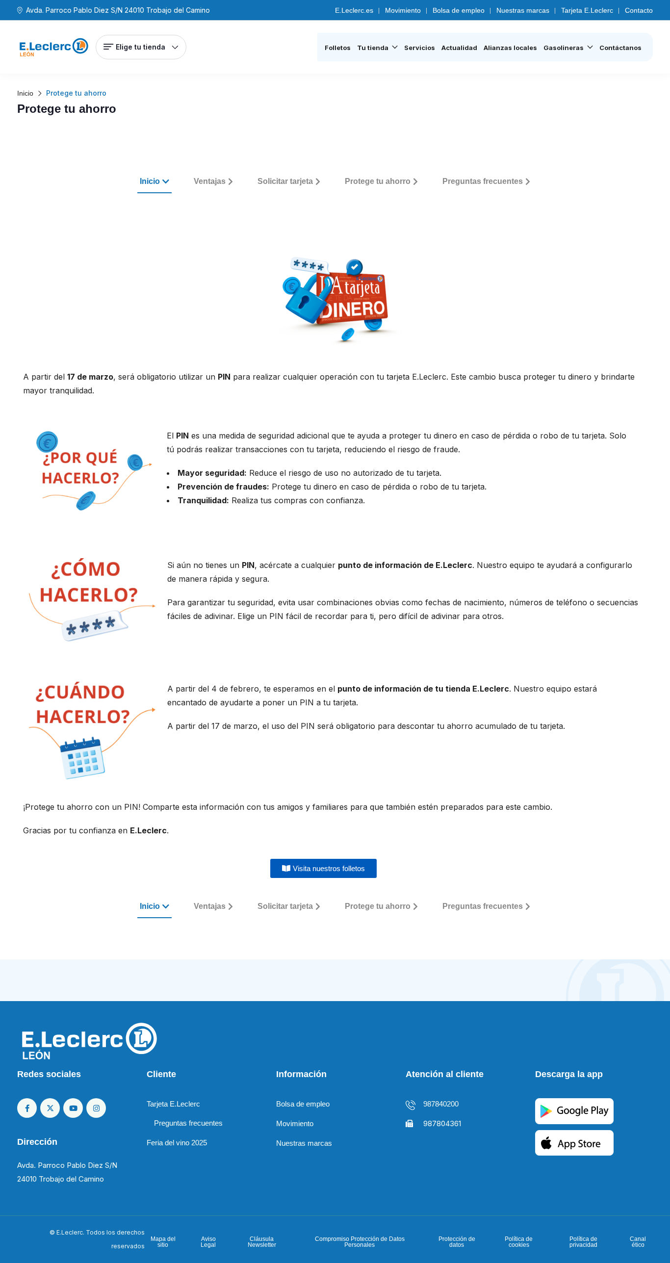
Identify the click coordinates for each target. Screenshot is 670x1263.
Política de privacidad (583, 1242)
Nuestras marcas (522, 10)
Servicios (419, 48)
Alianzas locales (510, 48)
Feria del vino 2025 (177, 1142)
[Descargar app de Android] (574, 1111)
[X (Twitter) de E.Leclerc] (50, 1108)
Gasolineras (563, 48)
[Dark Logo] (54, 47)
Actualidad (459, 48)
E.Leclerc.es (354, 10)
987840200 (441, 1104)
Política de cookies (519, 1242)
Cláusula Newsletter (262, 1242)
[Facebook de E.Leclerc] (27, 1108)
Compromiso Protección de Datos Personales (360, 1242)
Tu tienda (372, 48)
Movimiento (403, 10)
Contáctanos (620, 48)
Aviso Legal (208, 1242)
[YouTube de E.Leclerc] (73, 1108)
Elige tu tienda (140, 47)
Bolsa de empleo (459, 10)
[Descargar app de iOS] (574, 1142)
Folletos (338, 48)
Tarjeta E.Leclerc (587, 10)
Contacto (639, 10)
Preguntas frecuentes (188, 1123)
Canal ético (638, 1242)
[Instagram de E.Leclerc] (96, 1108)
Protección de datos (456, 1242)
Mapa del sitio (163, 1242)
